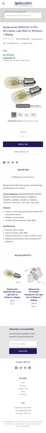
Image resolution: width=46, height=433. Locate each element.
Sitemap (23, 394)
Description (23, 170)
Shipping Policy (20, 424)
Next (43, 283)
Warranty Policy (26, 426)
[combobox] (23, 15)
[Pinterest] (17, 162)
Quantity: (23, 132)
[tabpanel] (12, 283)
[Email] (4, 162)
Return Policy (31, 424)
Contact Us (23, 388)
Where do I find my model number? (15, 11)
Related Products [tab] (23, 255)
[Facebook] (16, 368)
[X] (13, 162)
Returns (23, 385)
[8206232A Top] (33, 115)
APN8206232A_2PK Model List (23, 177)
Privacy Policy (9, 424)
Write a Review (36, 39)
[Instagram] (29, 368)
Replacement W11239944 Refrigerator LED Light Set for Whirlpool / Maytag (34, 294)
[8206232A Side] (20, 115)
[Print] (8, 162)
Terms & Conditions (36, 422)
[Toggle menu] (3, 3)
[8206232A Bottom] (27, 115)
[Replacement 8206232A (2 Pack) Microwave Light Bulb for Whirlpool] (13, 115)
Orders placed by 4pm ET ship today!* (16, 57)
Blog (23, 391)
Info (23, 382)
